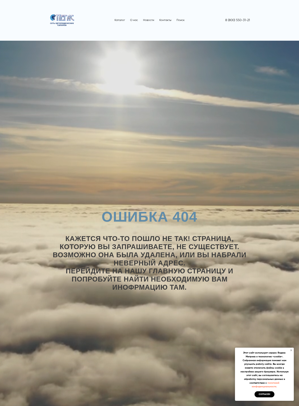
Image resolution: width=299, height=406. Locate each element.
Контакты (165, 20)
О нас (134, 20)
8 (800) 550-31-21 (237, 20)
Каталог (120, 20)
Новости (148, 20)
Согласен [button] (264, 394)
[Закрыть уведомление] (291, 350)
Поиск (180, 20)
